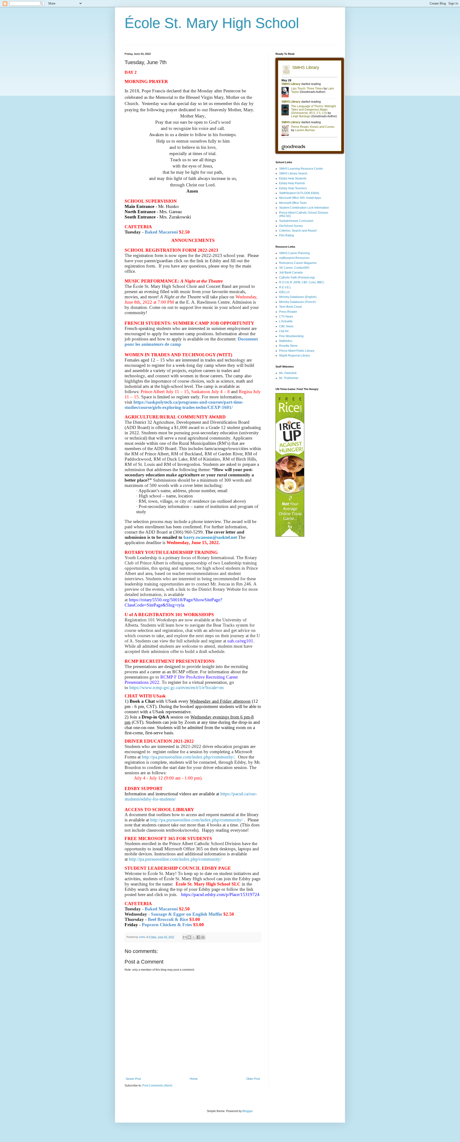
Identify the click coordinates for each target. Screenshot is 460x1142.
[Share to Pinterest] (203, 937)
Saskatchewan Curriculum (296, 221)
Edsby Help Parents (292, 183)
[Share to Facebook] (198, 937)
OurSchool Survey (291, 226)
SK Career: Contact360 (294, 267)
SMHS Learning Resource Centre (301, 168)
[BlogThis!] (189, 937)
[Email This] (184, 937)
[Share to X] (193, 937)
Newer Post (133, 1079)
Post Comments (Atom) (157, 1085)
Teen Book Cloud (290, 306)
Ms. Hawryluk (288, 373)
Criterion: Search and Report (297, 230)
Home (194, 1079)
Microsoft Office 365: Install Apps (300, 198)
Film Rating (286, 235)
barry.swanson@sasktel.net (210, 537)
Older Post (253, 1079)
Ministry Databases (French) (297, 302)
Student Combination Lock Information (304, 207)
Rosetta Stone (288, 345)
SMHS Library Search (293, 173)
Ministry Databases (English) (297, 297)
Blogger (247, 1111)
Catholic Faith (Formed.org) (297, 277)
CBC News (286, 326)
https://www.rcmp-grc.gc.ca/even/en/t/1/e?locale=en (176, 687)
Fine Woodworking (291, 336)
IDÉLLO (284, 292)
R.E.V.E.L (285, 287)
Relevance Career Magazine (298, 263)
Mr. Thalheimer (289, 378)
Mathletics (285, 341)
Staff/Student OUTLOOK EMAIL (299, 193)
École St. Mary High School (212, 23)
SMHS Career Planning (294, 253)
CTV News (286, 316)
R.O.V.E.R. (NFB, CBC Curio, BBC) (301, 282)
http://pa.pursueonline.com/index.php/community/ (188, 756)
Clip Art (283, 331)
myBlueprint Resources (294, 258)
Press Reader (288, 311)
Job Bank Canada (291, 272)
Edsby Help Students (292, 178)
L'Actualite (286, 321)
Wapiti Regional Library (294, 355)
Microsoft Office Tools (293, 203)
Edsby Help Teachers (293, 188)
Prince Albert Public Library (296, 350)
